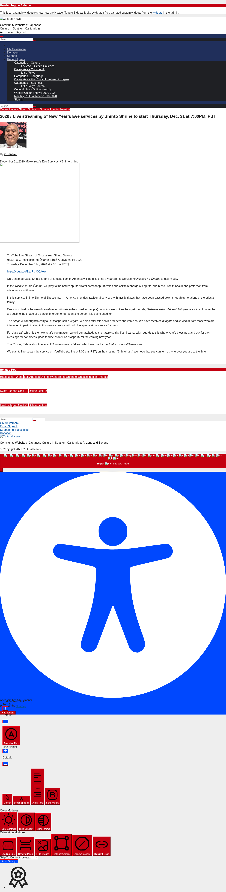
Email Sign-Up (9, 426)
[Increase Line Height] (5, 751)
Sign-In (18, 99)
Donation (13, 52)
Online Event (48, 376)
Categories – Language (29, 76)
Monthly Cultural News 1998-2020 (35, 96)
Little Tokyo (28, 72)
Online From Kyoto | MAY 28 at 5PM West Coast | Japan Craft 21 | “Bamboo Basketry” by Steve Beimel (69, 412)
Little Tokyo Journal (33, 86)
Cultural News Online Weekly (32, 89)
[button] (1, 470)
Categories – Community (29, 69)
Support (12, 56)
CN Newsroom (16, 49)
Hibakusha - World (11, 376)
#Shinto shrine (69, 161)
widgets (158, 12)
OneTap (21, 706)
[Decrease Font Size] (5, 721)
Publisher (10, 154)
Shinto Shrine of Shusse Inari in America (44, 109)
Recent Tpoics (16, 59)
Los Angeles (32, 376)
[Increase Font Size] (5, 708)
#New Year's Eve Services (42, 161)
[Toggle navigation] (1, 36)
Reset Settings (9, 861)
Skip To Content (10, 857)
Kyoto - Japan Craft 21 (14, 391)
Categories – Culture (27, 62)
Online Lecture (9, 109)
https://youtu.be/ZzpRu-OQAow (26, 271)
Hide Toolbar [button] (7, 712)
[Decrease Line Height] (5, 764)
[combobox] (113, 461)
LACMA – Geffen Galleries (37, 66)
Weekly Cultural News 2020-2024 (35, 92)
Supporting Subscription (15, 429)
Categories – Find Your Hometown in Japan (41, 79)
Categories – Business (28, 82)
